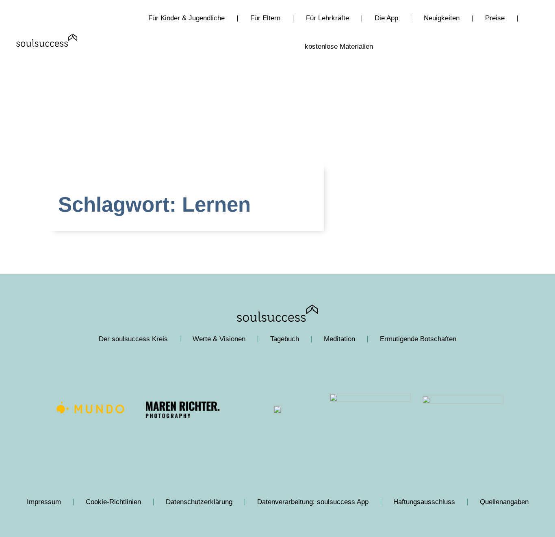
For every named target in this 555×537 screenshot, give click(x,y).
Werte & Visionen (219, 339)
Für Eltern (265, 18)
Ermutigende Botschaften (418, 339)
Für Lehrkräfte (327, 18)
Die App (386, 18)
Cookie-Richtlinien (113, 502)
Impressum (44, 502)
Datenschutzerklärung (199, 502)
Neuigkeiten (442, 18)
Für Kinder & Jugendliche (186, 18)
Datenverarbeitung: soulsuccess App (313, 502)
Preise (495, 18)
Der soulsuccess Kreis (133, 339)
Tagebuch (284, 339)
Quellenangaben (504, 502)
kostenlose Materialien (339, 46)
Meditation (339, 339)
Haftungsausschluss (424, 502)
